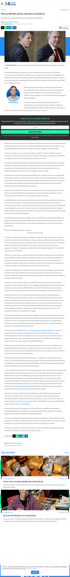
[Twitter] (2, 27)
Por (9, 22)
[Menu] (3, 4)
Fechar (35, 572)
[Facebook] (14, 27)
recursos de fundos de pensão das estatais (44, 383)
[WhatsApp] (17, 436)
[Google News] (63, 28)
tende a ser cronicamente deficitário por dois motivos (38, 330)
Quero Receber (35, 132)
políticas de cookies (31, 568)
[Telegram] (11, 27)
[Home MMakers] (11, 3)
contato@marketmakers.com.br (13, 445)
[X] (14, 436)
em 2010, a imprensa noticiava (22, 386)
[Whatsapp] (5, 27)
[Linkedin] (8, 27)
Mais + (66, 452)
